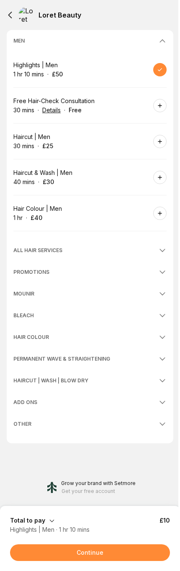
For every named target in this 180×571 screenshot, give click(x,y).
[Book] (160, 69)
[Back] (10, 15)
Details (51, 110)
